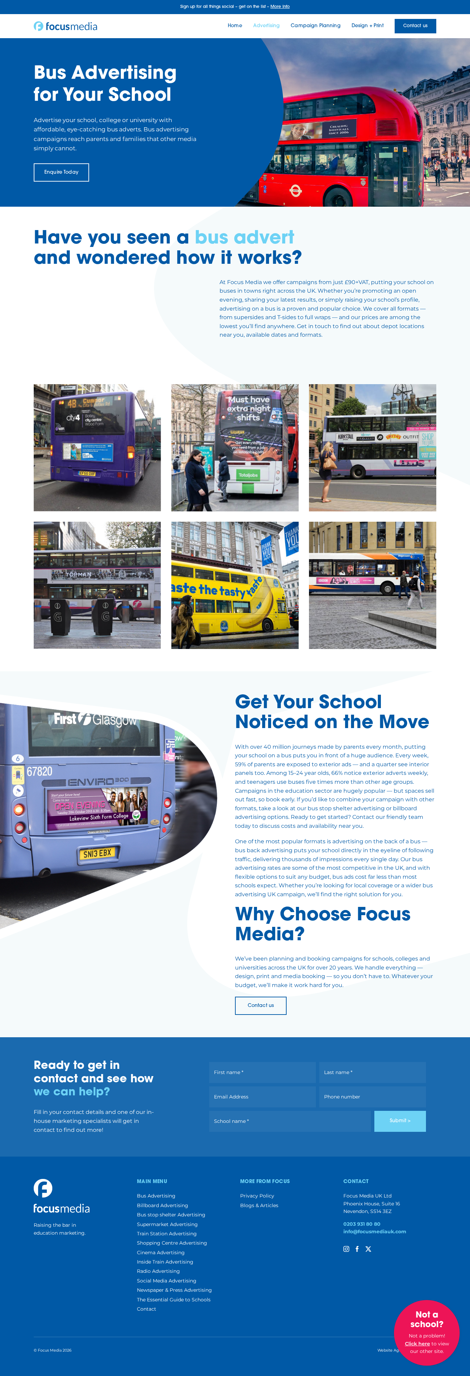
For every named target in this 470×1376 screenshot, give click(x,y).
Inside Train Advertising (165, 1262)
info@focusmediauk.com (374, 1231)
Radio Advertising (158, 1271)
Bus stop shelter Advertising (171, 1215)
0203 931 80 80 (362, 1224)
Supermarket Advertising (167, 1224)
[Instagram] (346, 1249)
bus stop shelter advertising (346, 808)
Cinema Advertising (161, 1252)
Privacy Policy (257, 1196)
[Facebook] (357, 1249)
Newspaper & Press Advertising (174, 1290)
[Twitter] (368, 1249)
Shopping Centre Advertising (172, 1243)
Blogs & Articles (259, 1205)
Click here (417, 1344)
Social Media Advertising (166, 1281)
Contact (146, 1309)
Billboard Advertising (162, 1205)
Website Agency (392, 1350)
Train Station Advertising (167, 1234)
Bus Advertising (156, 1196)
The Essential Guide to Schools (174, 1300)
